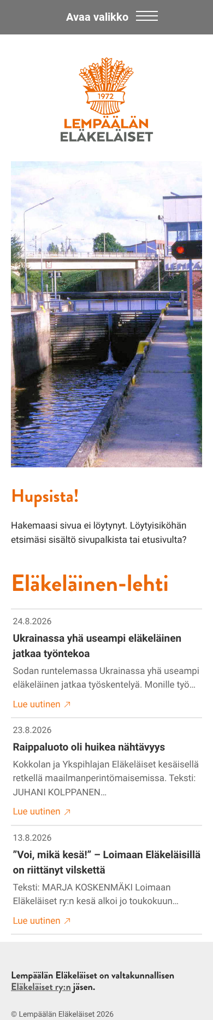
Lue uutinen (37, 704)
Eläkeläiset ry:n (41, 987)
